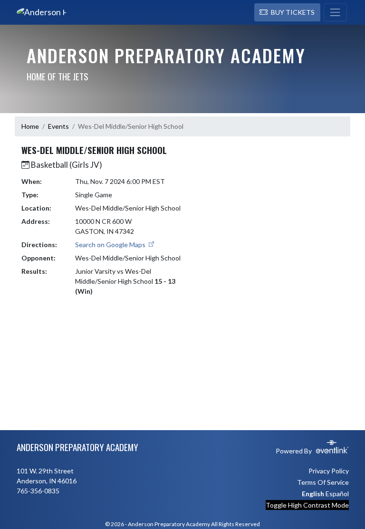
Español (337, 494)
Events (58, 126)
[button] (287, 12)
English (313, 494)
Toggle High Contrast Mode (307, 505)
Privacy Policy (328, 471)
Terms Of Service (323, 482)
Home (30, 126)
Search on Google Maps (111, 244)
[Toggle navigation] (335, 12)
